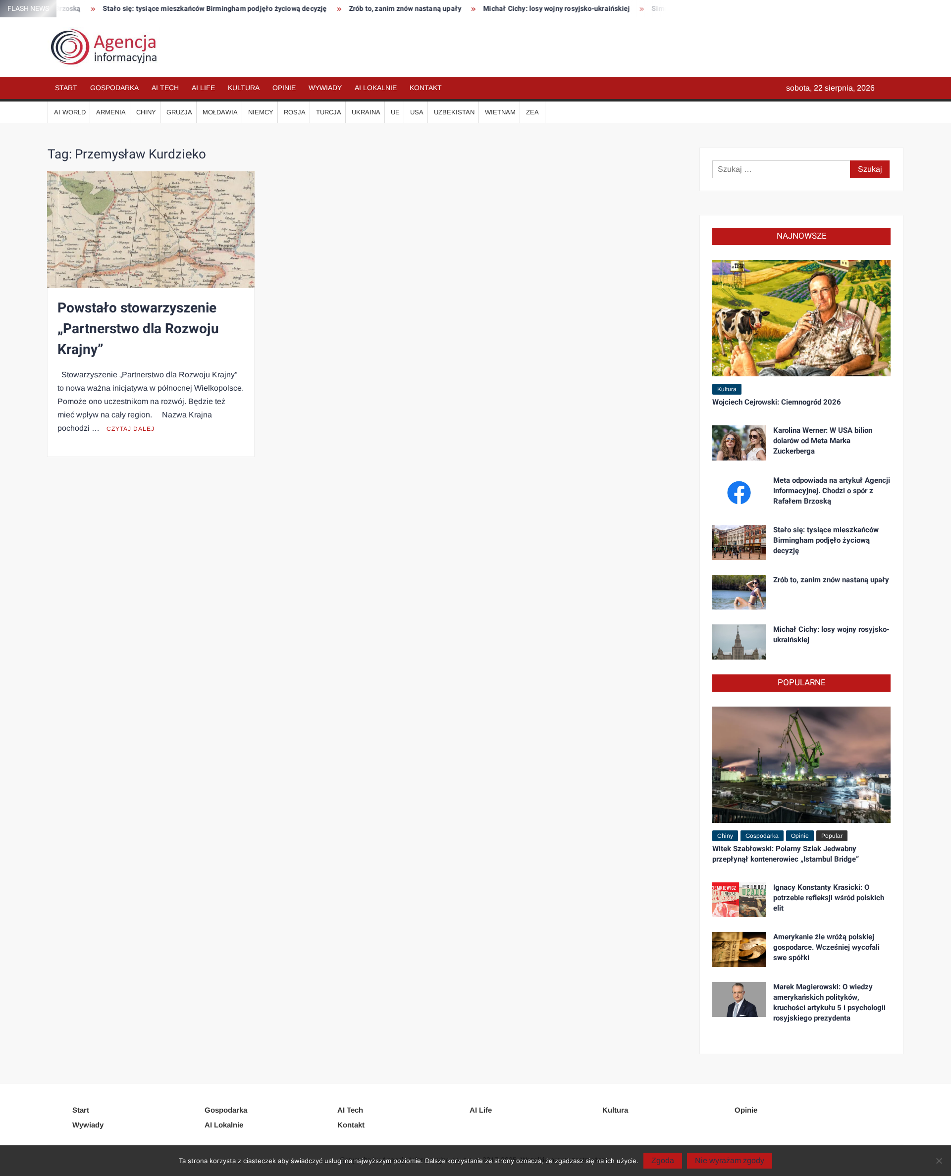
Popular (832, 835)
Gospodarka (114, 88)
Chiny (146, 112)
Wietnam (500, 112)
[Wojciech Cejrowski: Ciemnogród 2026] (801, 317)
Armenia (111, 112)
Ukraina (366, 112)
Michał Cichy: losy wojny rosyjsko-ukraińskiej (513, 8)
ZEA (532, 112)
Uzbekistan (454, 112)
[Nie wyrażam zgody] (939, 1161)
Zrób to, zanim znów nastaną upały (361, 8)
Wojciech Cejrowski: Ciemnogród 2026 (776, 402)
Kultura (244, 88)
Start (66, 88)
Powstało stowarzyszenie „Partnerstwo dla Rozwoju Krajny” (138, 329)
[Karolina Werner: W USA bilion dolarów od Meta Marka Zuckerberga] (739, 442)
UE (395, 112)
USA (416, 112)
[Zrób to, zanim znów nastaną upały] (739, 591)
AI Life (203, 88)
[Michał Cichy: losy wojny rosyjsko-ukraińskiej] (739, 641)
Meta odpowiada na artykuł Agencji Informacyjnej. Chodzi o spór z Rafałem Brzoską (831, 491)
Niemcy (260, 112)
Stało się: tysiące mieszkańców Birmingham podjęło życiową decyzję (171, 8)
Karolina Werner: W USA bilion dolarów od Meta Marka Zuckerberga (822, 441)
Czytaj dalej (130, 428)
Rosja (295, 112)
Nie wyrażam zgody (729, 1160)
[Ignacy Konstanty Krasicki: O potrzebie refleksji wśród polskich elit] (739, 899)
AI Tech (165, 88)
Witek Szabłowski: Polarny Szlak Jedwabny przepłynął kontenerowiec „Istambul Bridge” (785, 854)
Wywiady (325, 88)
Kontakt (426, 88)
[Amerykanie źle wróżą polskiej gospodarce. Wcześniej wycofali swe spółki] (739, 949)
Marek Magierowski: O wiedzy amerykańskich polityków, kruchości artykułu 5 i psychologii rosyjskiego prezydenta (829, 1002)
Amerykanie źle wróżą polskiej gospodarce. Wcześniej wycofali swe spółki (826, 947)
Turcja (328, 112)
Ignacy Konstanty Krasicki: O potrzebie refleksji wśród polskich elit (828, 898)
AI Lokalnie (376, 88)
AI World (70, 112)
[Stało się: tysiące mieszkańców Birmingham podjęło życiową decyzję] (739, 542)
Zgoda (662, 1160)
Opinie (284, 88)
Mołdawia (220, 112)
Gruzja (179, 112)
